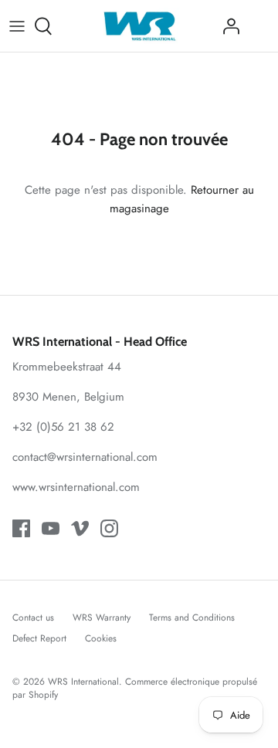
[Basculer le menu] (17, 26)
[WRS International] (139, 26)
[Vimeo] (80, 528)
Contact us (33, 617)
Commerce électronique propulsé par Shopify (134, 688)
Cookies (101, 638)
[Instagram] (109, 528)
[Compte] (227, 26)
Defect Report (39, 638)
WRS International (83, 682)
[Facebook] (21, 528)
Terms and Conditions (192, 617)
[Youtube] (50, 528)
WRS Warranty (102, 617)
